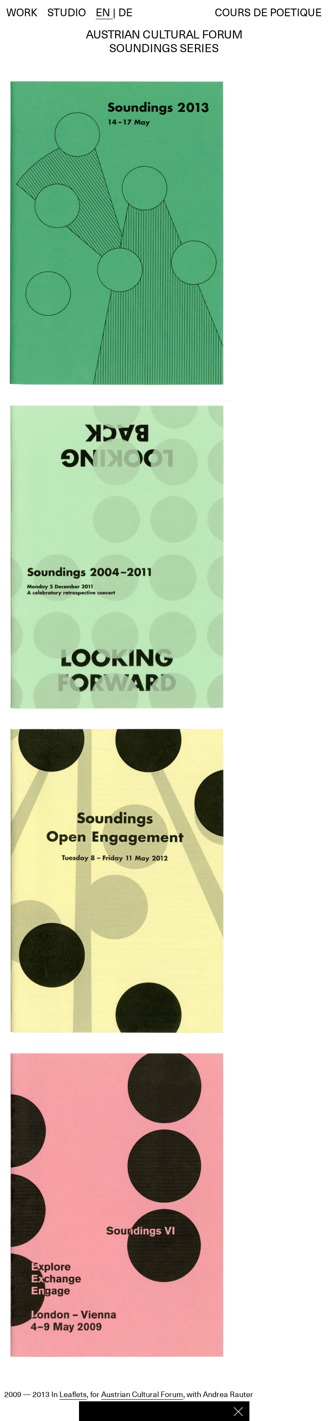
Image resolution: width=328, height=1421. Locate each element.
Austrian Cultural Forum (142, 1394)
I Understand (238, 1411)
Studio (66, 12)
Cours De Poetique (268, 12)
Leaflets (73, 1394)
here (215, 1410)
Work (22, 12)
